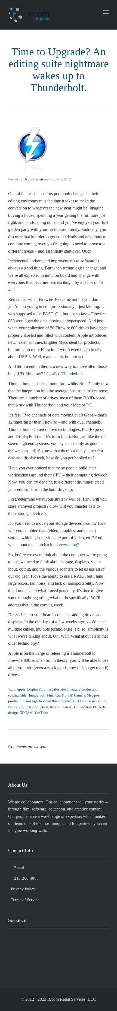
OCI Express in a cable (89, 701)
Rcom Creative (61, 707)
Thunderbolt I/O (85, 707)
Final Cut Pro (57, 695)
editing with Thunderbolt (26, 695)
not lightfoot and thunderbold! (48, 701)
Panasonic (15, 707)
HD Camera (76, 695)
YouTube (41, 713)
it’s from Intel (57, 436)
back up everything (60, 544)
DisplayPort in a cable (43, 689)
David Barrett (33, 179)
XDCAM (26, 713)
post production (36, 707)
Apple (21, 689)
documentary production (79, 689)
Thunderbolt (72, 373)
